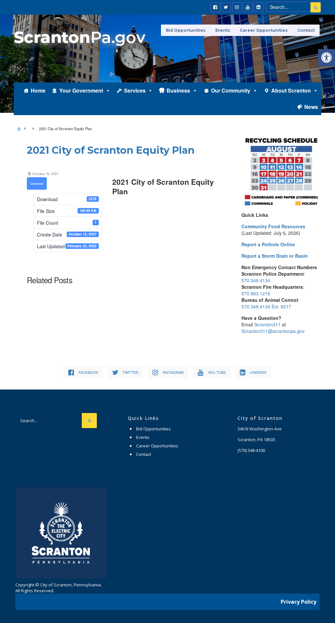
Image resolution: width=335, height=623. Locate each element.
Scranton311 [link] (267, 324)
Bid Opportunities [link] (185, 30)
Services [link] (135, 90)
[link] (326, 57)
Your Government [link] (81, 90)
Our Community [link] (230, 90)
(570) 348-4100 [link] (251, 450)
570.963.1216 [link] (255, 293)
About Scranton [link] (291, 90)
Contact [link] (306, 30)
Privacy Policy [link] (298, 601)
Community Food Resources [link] (273, 226)
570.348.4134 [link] (255, 280)
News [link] (311, 107)
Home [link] (38, 90)
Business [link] (178, 90)
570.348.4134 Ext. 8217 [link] (266, 306)
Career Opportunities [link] (264, 30)
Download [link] (36, 183)
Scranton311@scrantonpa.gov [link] (273, 331)
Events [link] (222, 30)
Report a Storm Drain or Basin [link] (274, 255)
